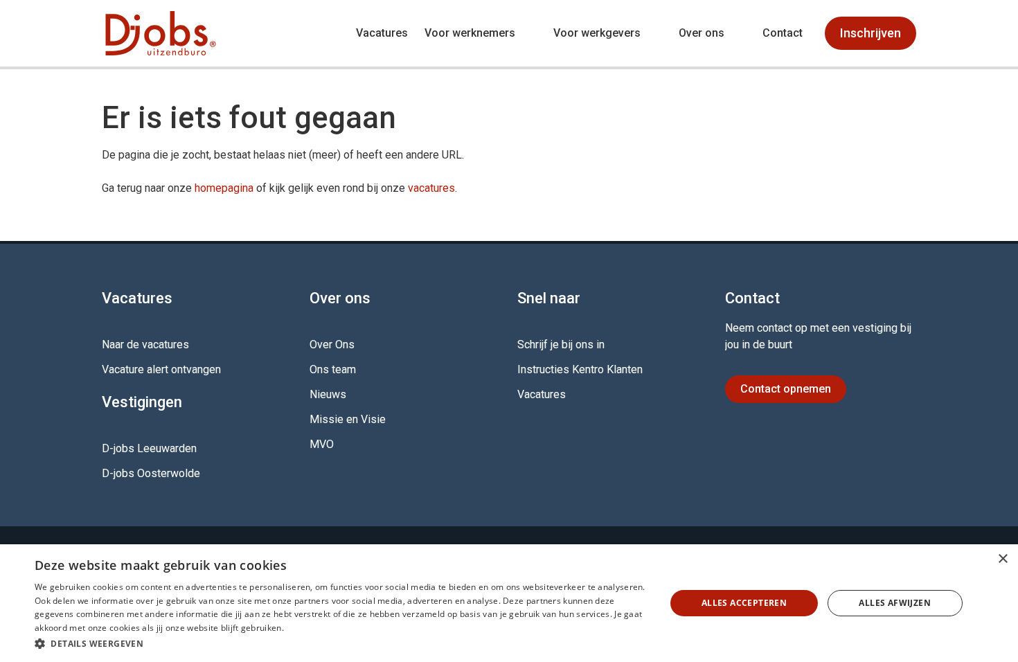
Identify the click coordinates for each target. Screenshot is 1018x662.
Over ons (701, 32)
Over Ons (332, 344)
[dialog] (509, 603)
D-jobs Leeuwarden (149, 448)
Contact (782, 32)
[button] (341, 643)
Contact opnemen (785, 388)
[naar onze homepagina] (161, 33)
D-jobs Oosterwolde (151, 473)
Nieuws (328, 394)
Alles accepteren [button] (744, 603)
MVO (322, 444)
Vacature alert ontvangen (161, 369)
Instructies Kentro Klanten (580, 369)
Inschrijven (870, 33)
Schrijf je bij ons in (561, 344)
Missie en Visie (348, 419)
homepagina (224, 188)
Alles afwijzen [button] (895, 603)
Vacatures (382, 32)
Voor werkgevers (597, 32)
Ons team (333, 369)
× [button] (1002, 559)
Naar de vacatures (145, 344)
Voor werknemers (470, 32)
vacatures (431, 188)
